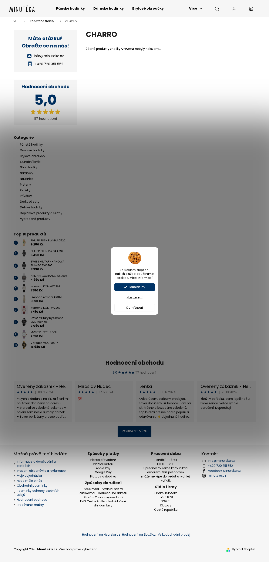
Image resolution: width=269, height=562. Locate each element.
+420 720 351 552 (220, 466)
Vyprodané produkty (35, 219)
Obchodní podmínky (32, 485)
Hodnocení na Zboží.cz (139, 534)
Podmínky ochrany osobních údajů (38, 493)
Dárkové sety (29, 201)
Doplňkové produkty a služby (41, 213)
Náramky (26, 173)
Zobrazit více (134, 431)
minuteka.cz (217, 475)
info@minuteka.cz (221, 461)
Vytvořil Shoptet (244, 549)
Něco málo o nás (29, 481)
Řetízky (25, 190)
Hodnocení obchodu (134, 363)
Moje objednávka (29, 475)
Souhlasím (136, 287)
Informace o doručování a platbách (36, 463)
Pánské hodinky (31, 144)
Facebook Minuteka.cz (224, 471)
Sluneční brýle (30, 162)
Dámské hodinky (32, 150)
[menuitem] (70, 8)
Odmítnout (134, 307)
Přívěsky (26, 196)
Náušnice (27, 179)
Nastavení (134, 297)
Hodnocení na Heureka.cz (101, 534)
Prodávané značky (30, 505)
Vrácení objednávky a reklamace (41, 471)
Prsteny (25, 184)
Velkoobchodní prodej (174, 534)
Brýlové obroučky (32, 156)
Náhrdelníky (28, 167)
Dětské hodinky (31, 207)
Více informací (141, 278)
